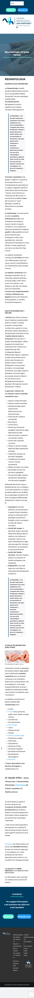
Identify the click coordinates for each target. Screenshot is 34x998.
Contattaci (9, 844)
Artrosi (10, 712)
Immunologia (20, 785)
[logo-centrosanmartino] (17, 18)
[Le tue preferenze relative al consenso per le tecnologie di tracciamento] (1, 748)
